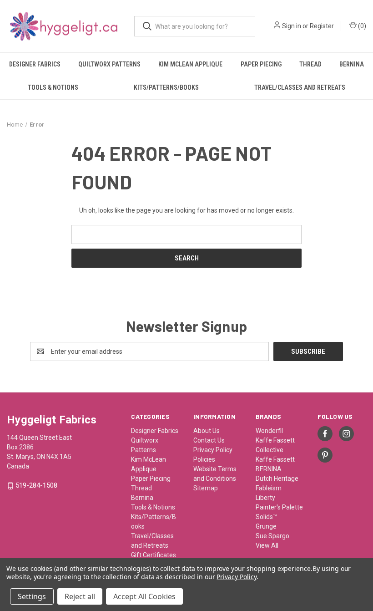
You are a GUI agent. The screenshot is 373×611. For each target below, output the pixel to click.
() (361, 26)
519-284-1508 (36, 486)
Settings (32, 596)
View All (267, 545)
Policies (204, 459)
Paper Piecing (261, 64)
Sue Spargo (272, 536)
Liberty (265, 497)
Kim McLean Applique (190, 64)
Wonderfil (269, 430)
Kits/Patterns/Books (166, 87)
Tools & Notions (53, 87)
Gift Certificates (153, 555)
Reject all (80, 596)
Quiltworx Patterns (109, 64)
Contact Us (209, 440)
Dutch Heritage (277, 478)
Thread (310, 64)
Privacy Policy (212, 449)
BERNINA (269, 469)
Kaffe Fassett (275, 459)
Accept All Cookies (144, 596)
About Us (206, 430)
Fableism (269, 488)
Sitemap (205, 488)
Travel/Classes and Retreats (299, 87)
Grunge (266, 526)
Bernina (351, 64)
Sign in (291, 26)
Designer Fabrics (34, 64)
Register (322, 26)
